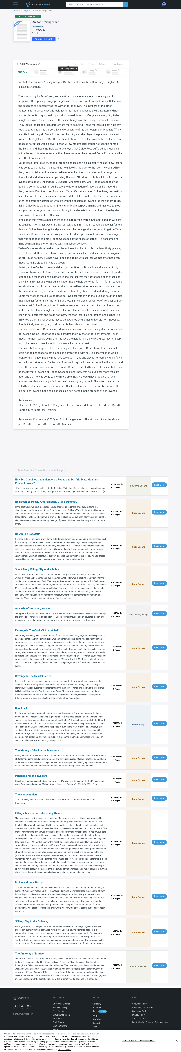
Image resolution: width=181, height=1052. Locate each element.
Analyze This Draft (43, 39)
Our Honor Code (139, 1011)
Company (96, 1004)
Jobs (94, 1011)
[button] (15, 5)
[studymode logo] (44, 4)
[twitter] (22, 1008)
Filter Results (117, 64)
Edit (82, 64)
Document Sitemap (61, 1004)
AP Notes (57, 1018)
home (15, 11)
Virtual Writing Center (62, 1015)
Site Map (96, 1019)
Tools (91, 64)
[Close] (177, 1041)
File (74, 64)
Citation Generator (61, 1026)
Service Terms (139, 1018)
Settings (102, 64)
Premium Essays (61, 1007)
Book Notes (58, 1022)
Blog (94, 1015)
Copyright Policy (139, 1004)
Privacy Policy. (64, 1049)
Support (96, 1023)
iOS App (56, 1029)
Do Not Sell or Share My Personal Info (138, 1041)
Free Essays (58, 1011)
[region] (90, 1041)
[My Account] (165, 4)
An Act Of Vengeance (45, 22)
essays (24, 11)
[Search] (125, 4)
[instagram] (29, 1008)
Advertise (96, 1007)
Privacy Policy (138, 1015)
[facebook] (16, 1008)
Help (94, 1026)
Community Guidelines (142, 1007)
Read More (159, 485)
